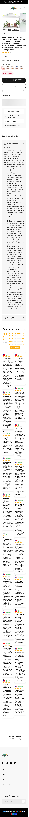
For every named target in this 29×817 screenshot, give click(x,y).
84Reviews (5, 342)
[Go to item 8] (18, 34)
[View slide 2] (13, 742)
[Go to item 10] (22, 34)
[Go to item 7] (16, 34)
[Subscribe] (23, 801)
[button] (8, 721)
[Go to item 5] (12, 34)
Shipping (4, 60)
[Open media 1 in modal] (17, 15)
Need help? (23, 91)
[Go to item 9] (20, 34)
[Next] (25, 2)
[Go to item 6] (14, 34)
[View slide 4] (17, 742)
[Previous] (2, 2)
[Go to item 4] (10, 34)
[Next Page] (20, 721)
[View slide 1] (11, 742)
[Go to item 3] (8, 34)
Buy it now (14, 86)
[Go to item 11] (24, 34)
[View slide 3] (15, 742)
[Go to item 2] (6, 34)
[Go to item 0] (4, 34)
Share (5, 91)
